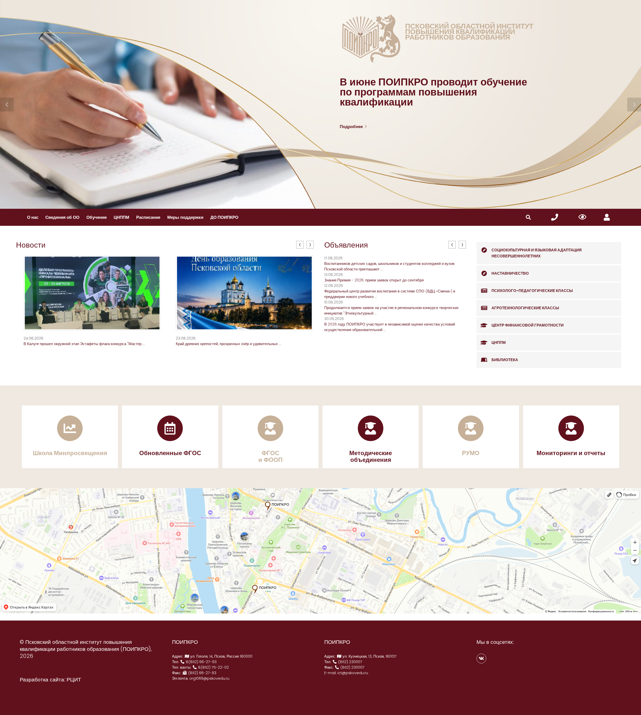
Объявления (346, 245)
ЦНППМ (121, 217)
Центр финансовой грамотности (528, 325)
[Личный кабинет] (606, 217)
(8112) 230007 (349, 661)
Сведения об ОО (62, 217)
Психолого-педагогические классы (532, 290)
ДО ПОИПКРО (224, 217)
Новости (31, 245)
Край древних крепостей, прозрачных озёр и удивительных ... (228, 343)
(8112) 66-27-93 (201, 672)
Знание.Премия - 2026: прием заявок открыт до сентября (374, 280)
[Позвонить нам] (554, 217)
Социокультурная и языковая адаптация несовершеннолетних (537, 253)
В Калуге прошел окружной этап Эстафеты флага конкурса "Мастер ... (84, 343)
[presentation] (299, 245)
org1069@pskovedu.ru (209, 678)
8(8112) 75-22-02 (213, 667)
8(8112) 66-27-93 (201, 661)
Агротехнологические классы (525, 308)
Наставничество (510, 273)
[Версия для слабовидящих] (582, 217)
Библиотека (505, 359)
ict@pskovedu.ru (353, 672)
